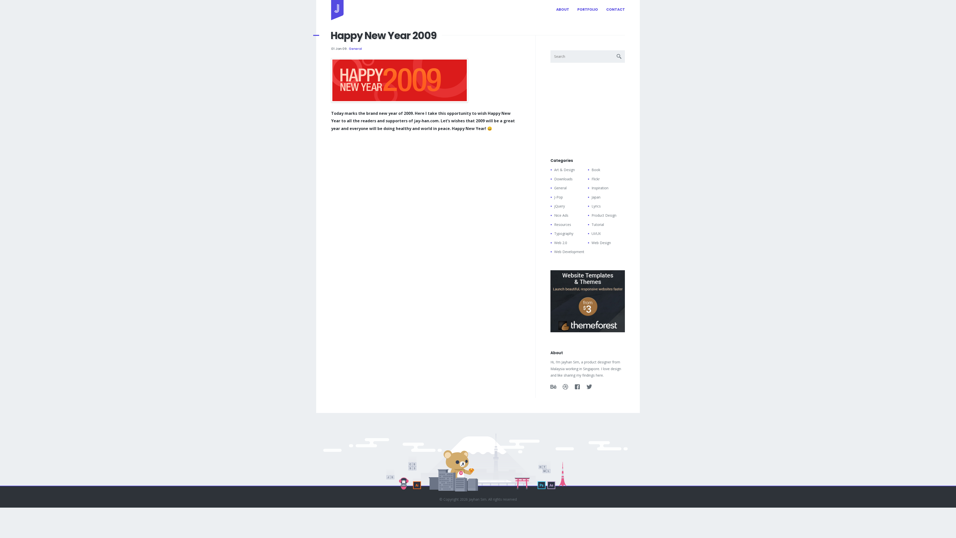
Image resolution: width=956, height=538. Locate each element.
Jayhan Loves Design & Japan (337, 10)
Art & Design (564, 169)
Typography (563, 233)
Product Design (604, 215)
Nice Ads (561, 215)
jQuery (559, 206)
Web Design (601, 242)
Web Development (569, 251)
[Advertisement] (368, 176)
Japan (596, 197)
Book (596, 169)
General (355, 48)
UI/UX (596, 233)
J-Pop (558, 197)
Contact (615, 9)
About (562, 9)
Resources (562, 224)
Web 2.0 (560, 242)
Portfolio (587, 9)
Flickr (596, 179)
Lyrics (596, 206)
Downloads (563, 179)
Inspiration (600, 188)
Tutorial (598, 224)
